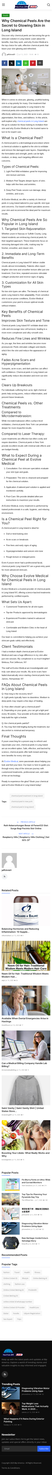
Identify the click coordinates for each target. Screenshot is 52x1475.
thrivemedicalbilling (9, 1070)
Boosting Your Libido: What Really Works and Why (26, 1154)
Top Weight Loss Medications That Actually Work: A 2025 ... (35, 1406)
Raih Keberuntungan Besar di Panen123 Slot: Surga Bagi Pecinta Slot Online (26, 827)
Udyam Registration (32, 1313)
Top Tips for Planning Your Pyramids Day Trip (34, 1195)
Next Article (24, 833)
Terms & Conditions (11, 1468)
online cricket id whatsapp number (17, 1301)
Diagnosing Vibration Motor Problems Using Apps (35, 1224)
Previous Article (27, 822)
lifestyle (25, 1278)
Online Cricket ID (10, 1278)
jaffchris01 (7, 870)
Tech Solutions (27, 1185)
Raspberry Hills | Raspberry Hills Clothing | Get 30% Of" (26, 838)
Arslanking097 (7, 1115)
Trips (19, 1319)
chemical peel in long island (22, 807)
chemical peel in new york (21, 801)
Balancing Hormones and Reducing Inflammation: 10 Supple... (20, 930)
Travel (16, 1272)
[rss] (5, 1374)
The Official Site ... (28, 1200)
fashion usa (19, 1284)
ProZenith (32, 1290)
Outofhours (6, 1025)
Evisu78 (24, 1244)
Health (27, 1272)
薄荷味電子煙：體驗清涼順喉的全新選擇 (35, 1210)
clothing (6, 1284)
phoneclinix (26, 1229)
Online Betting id (40, 1278)
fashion (6, 1272)
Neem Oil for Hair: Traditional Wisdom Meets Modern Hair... (25, 975)
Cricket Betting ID (10, 1295)
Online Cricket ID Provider (14, 1307)
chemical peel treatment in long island (27, 796)
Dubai (5, 1313)
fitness (37, 1272)
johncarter (25, 1215)
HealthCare (34, 1307)
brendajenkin (6, 1160)
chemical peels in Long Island (30, 121)
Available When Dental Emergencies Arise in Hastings (25, 1020)
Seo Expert (7, 1319)
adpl (3, 980)
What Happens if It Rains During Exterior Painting (24, 1420)
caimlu (24, 1412)
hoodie (16, 1313)
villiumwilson (6, 935)
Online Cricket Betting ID (13, 1290)
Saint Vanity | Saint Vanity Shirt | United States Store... (23, 1109)
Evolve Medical (11, 761)
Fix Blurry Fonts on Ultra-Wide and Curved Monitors (36, 1181)
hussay (6, 1425)
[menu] (3, 5)
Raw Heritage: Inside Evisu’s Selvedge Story (35, 1239)
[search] (48, 5)
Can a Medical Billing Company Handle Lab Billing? (24, 1065)
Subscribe (44, 1448)
